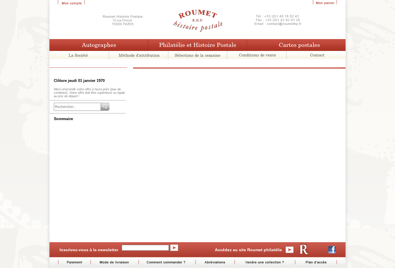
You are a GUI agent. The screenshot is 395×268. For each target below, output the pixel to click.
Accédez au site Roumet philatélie (248, 249)
